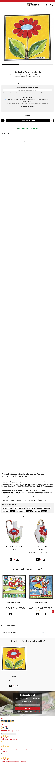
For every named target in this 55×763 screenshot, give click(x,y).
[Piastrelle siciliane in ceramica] (41, 586)
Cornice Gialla (28, 101)
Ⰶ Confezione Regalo (28, 109)
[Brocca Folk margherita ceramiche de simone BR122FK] (14, 531)
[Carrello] (53, 5)
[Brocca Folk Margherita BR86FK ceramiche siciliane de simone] (41, 531)
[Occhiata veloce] (17, 559)
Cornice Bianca (44, 99)
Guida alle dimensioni (7, 137)
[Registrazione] (47, 5)
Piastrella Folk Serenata (41, 602)
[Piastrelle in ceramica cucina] (14, 586)
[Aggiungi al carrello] (11, 559)
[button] (1, 1)
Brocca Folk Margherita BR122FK (14, 546)
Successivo (13, 734)
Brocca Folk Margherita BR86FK (40, 546)
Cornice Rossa (32, 99)
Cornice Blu (20, 99)
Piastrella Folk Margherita (14, 674)
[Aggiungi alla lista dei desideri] (52, 120)
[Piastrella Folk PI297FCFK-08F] (27, 37)
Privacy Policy (37, 711)
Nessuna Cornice (9, 99)
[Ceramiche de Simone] (32, 5)
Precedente (4, 734)
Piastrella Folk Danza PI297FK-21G (14, 602)
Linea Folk (33, 481)
